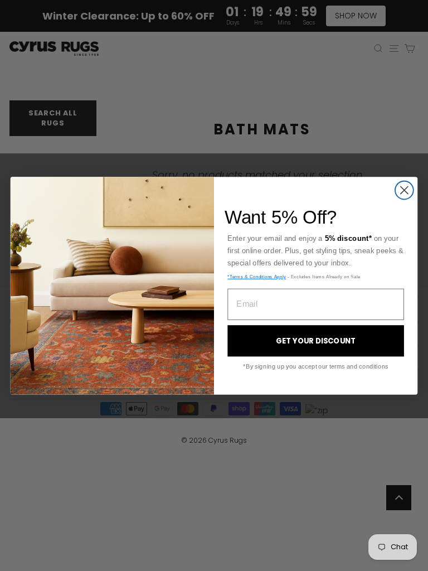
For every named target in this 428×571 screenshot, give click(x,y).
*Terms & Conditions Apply (256, 276)
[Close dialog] (404, 190)
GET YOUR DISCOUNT (316, 341)
